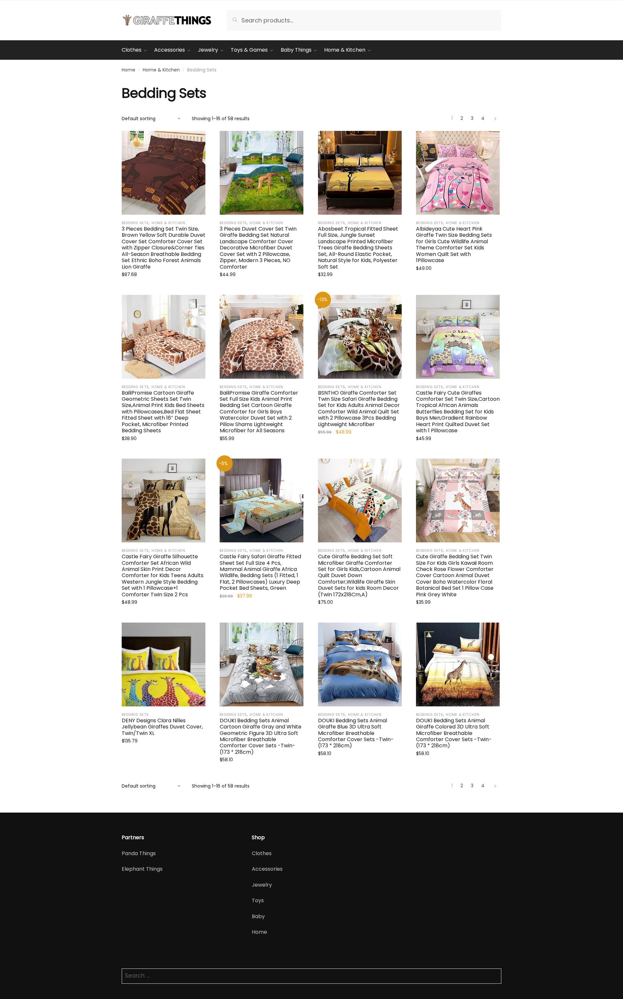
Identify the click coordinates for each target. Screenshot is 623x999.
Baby (258, 916)
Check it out (163, 289)
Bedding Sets (135, 222)
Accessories (267, 869)
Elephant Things (142, 869)
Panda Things (139, 853)
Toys (258, 900)
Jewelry (262, 885)
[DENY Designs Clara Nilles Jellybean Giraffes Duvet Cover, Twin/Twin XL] (163, 664)
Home (128, 70)
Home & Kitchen (161, 70)
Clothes (262, 853)
